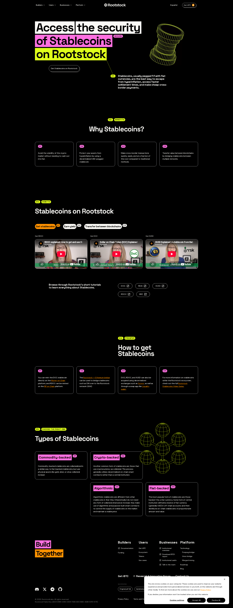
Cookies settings (177, 600)
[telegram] (52, 589)
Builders (124, 542)
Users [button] (51, 5)
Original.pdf (124, 589)
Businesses (168, 542)
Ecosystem (143, 552)
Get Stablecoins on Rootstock (64, 68)
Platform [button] (79, 5)
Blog (182, 569)
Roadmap (184, 565)
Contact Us (182, 576)
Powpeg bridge (188, 552)
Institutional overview (166, 549)
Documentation (127, 548)
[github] (60, 589)
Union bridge (187, 556)
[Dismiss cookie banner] (224, 579)
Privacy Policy (205, 590)
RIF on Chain (49, 386)
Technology (184, 548)
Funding (121, 553)
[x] (45, 589)
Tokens (141, 556)
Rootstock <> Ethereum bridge (96, 377)
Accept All (196, 600)
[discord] (37, 589)
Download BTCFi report (168, 555)
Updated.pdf (141, 589)
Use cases (143, 560)
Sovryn (141, 383)
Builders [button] (39, 5)
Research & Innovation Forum (153, 576)
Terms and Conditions (142, 599)
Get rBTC (187, 5)
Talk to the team (168, 565)
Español (173, 5)
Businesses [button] (64, 5)
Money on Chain (58, 380)
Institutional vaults (169, 560)
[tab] (47, 226)
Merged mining (188, 560)
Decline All (216, 600)
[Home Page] (115, 5)
